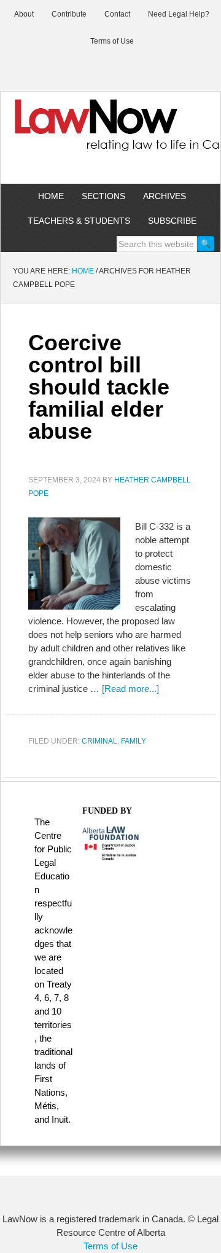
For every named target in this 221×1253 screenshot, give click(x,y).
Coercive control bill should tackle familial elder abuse (98, 387)
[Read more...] (130, 688)
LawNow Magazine (110, 134)
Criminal (99, 741)
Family (133, 741)
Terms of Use (110, 1246)
